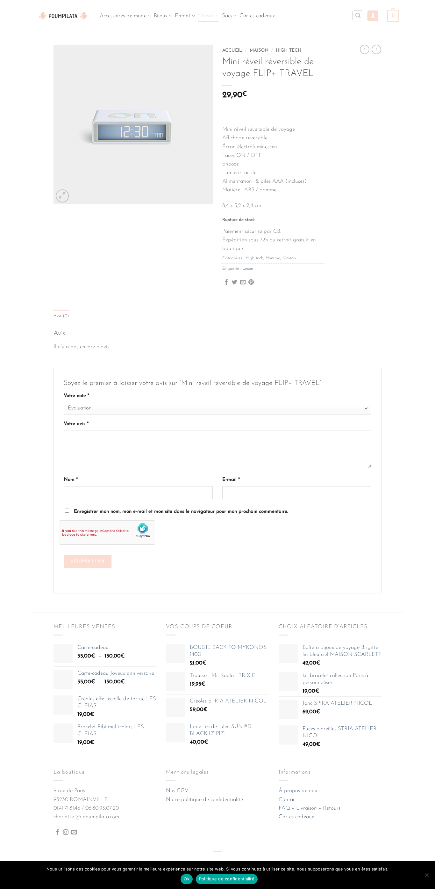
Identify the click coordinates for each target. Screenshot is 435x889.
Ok (186, 878)
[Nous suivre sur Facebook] (57, 832)
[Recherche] (358, 16)
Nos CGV (177, 790)
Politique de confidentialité (226, 878)
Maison (206, 15)
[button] (372, 16)
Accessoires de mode (123, 15)
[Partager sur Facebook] (226, 282)
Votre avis (76, 424)
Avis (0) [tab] (61, 316)
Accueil (232, 50)
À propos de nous (299, 790)
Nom (71, 479)
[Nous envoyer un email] (74, 832)
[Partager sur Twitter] (234, 282)
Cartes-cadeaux (257, 15)
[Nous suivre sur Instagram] (65, 832)
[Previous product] (376, 49)
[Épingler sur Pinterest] (251, 282)
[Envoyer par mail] (243, 282)
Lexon (247, 269)
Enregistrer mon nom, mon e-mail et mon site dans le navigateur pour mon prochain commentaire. (181, 511)
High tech (288, 50)
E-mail (231, 479)
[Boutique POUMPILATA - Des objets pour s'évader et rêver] (63, 16)
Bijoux (161, 15)
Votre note (76, 395)
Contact (288, 799)
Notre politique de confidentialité (204, 799)
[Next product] (364, 49)
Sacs (227, 15)
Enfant (182, 15)
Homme (273, 258)
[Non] (426, 877)
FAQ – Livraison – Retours (309, 808)
